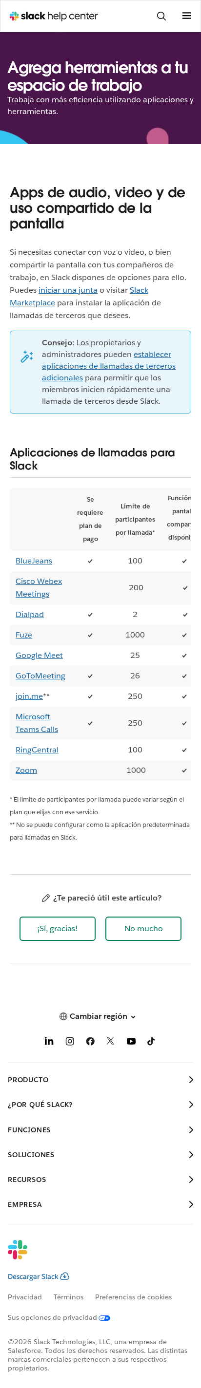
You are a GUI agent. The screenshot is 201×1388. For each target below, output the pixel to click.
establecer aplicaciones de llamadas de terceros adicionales (109, 366)
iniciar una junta (68, 290)
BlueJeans (34, 561)
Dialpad (30, 614)
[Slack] (93, 1256)
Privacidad (25, 1297)
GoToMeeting (40, 676)
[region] (100, 634)
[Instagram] (69, 1043)
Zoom (26, 770)
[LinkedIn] (49, 1043)
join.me (29, 696)
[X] (110, 1043)
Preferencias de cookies (133, 1297)
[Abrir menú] (186, 16)
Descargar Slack (33, 1276)
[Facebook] (90, 1043)
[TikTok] (151, 1043)
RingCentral (37, 750)
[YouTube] (131, 1043)
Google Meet (39, 655)
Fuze (24, 635)
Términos (68, 1297)
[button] (58, 929)
